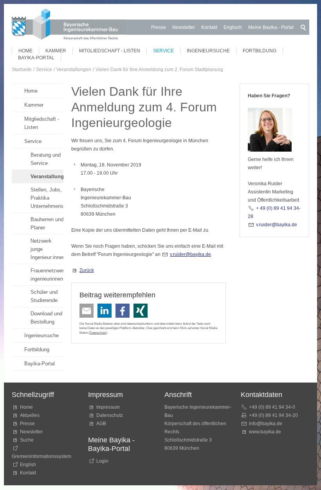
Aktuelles (30, 415)
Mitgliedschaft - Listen (109, 51)
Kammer (55, 51)
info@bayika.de (265, 423)
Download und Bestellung (46, 318)
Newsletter (183, 27)
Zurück (86, 270)
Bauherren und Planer (47, 223)
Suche (28, 440)
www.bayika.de (265, 432)
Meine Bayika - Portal (271, 27)
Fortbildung (259, 51)
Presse (158, 27)
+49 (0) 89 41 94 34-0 (272, 407)
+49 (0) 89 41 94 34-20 (273, 415)
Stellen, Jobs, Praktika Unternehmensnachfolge (47, 198)
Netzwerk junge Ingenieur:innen (47, 249)
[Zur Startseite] (69, 26)
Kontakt (209, 27)
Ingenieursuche (208, 51)
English (28, 464)
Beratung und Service (46, 159)
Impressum (108, 407)
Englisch (233, 27)
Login (102, 461)
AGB (101, 423)
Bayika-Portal (36, 58)
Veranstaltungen (47, 176)
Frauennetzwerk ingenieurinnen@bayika (47, 275)
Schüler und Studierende (44, 296)
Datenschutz (98, 332)
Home (25, 51)
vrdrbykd (189, 254)
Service (163, 51)
